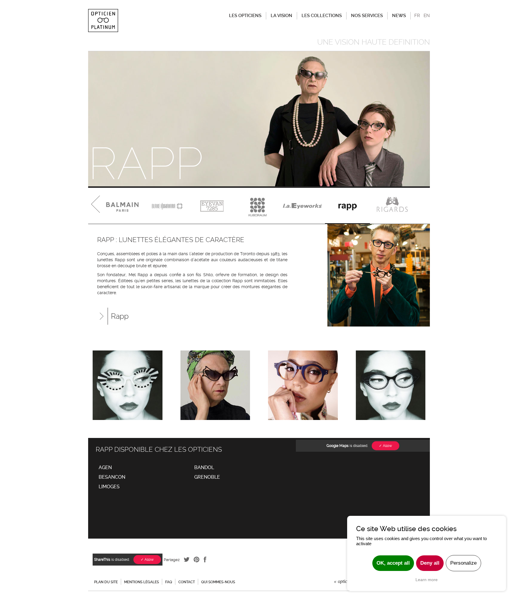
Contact (186, 582)
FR (417, 15)
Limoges (109, 486)
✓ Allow (385, 446)
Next (422, 206)
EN (427, 15)
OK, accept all (393, 563)
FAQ (168, 582)
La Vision (281, 15)
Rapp (120, 316)
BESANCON (112, 477)
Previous (96, 206)
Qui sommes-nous (218, 582)
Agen (105, 467)
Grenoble (207, 477)
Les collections (322, 15)
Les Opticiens (245, 15)
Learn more (426, 579)
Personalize (463, 563)
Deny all (429, 563)
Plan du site (106, 582)
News (399, 15)
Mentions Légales (141, 582)
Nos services (367, 15)
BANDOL (204, 467)
